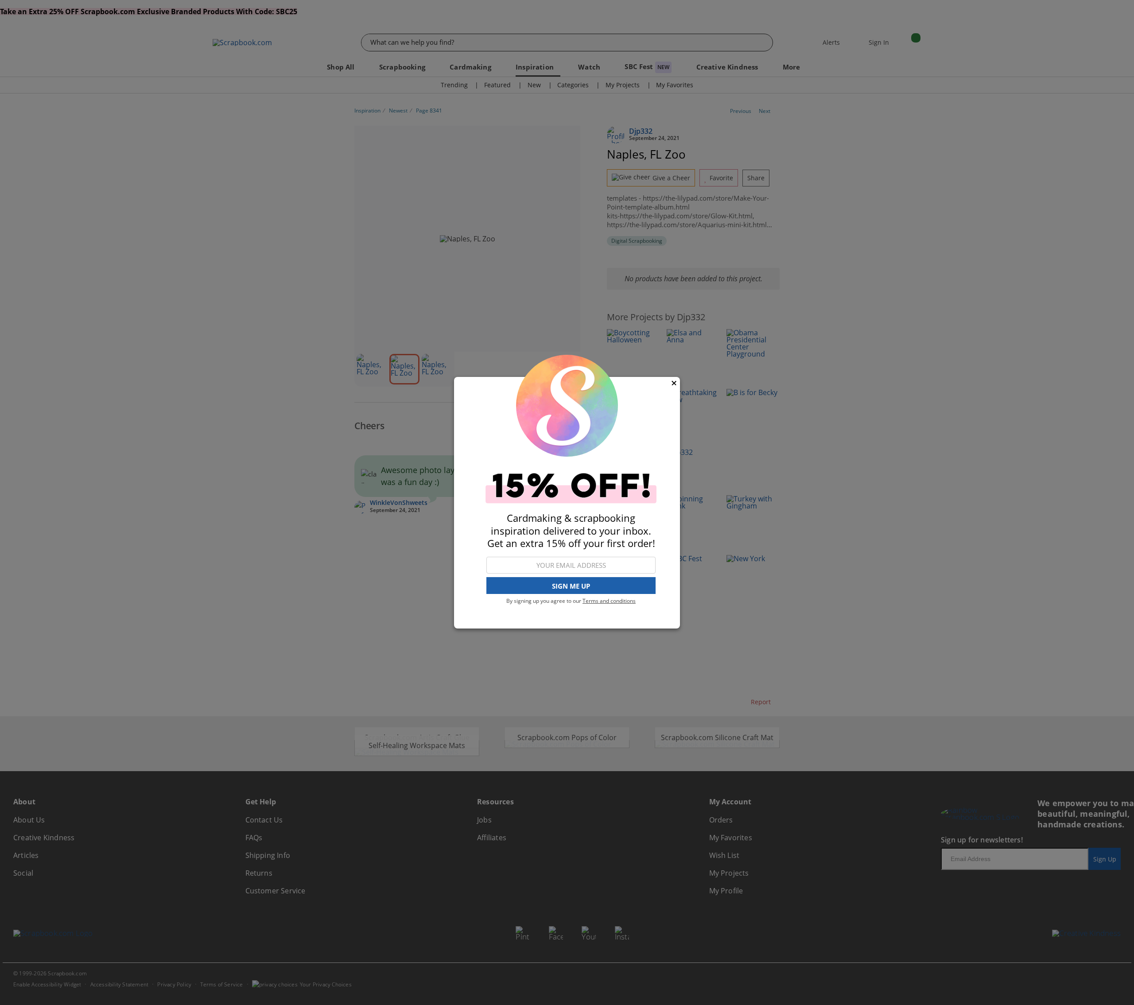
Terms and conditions (609, 601)
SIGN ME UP (571, 585)
